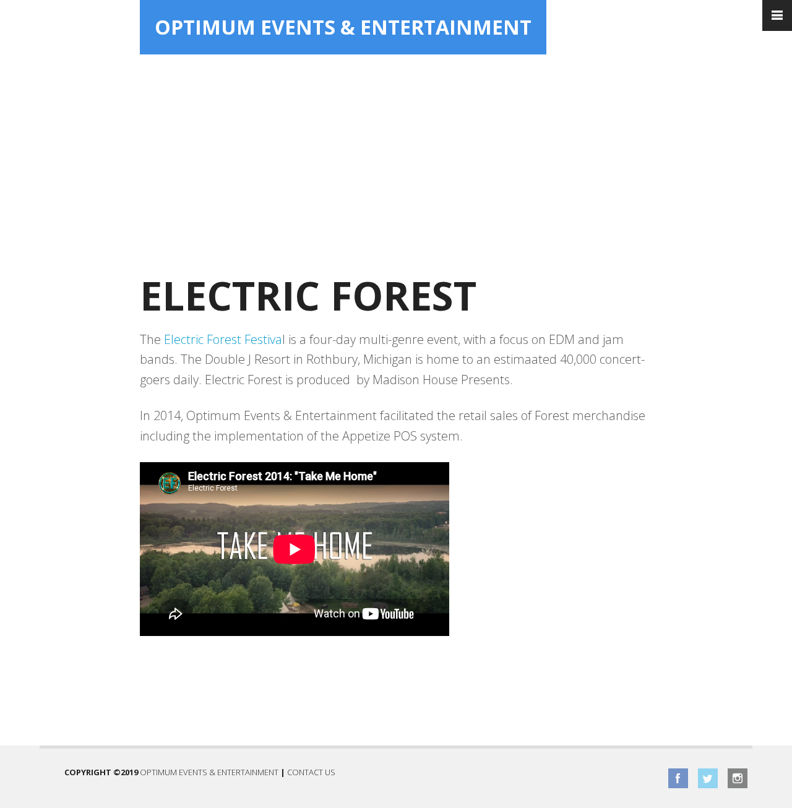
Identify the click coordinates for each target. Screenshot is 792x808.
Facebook (678, 778)
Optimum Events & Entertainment (343, 27)
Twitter (708, 778)
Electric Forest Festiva (223, 339)
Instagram (737, 778)
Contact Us (311, 772)
